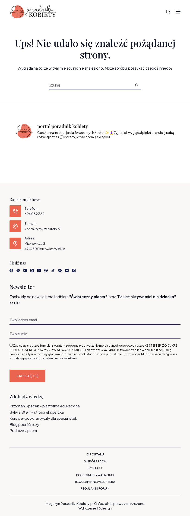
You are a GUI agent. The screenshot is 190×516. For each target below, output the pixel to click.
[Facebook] (11, 270)
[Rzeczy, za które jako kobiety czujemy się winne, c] (64, 151)
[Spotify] (60, 270)
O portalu (95, 454)
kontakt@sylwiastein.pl (42, 229)
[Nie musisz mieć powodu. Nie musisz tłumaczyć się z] (105, 151)
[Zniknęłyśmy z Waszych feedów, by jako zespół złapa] (146, 151)
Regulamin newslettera (95, 482)
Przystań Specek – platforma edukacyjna (45, 405)
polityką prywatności (26, 358)
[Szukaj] (168, 12)
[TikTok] (53, 270)
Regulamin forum (95, 488)
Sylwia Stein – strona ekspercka (37, 412)
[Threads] (32, 270)
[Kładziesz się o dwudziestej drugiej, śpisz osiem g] (23, 151)
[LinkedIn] (39, 270)
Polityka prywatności (95, 475)
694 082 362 (34, 214)
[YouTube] (67, 270)
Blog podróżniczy (24, 424)
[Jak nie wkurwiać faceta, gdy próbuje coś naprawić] (126, 151)
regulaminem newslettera (59, 358)
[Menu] (178, 11)
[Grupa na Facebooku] (18, 270)
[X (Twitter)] (74, 270)
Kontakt (95, 468)
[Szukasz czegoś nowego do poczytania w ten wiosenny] (167, 151)
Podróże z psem (23, 430)
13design (104, 508)
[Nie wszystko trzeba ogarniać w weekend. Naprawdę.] (85, 151)
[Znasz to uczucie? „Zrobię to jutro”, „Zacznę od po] (44, 151)
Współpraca (95, 461)
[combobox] (90, 85)
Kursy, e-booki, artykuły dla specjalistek (43, 418)
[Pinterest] (46, 270)
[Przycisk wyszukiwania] (136, 85)
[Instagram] (25, 270)
